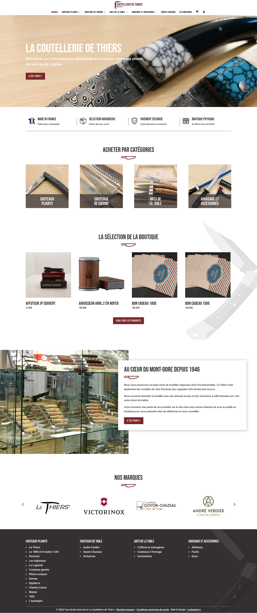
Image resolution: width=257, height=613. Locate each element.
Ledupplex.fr (194, 609)
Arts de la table (117, 12)
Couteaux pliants (70, 12)
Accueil (54, 12)
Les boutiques (185, 12)
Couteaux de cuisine (94, 12)
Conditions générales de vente (153, 609)
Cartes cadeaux (168, 12)
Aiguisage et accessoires (143, 12)
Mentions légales (125, 609)
